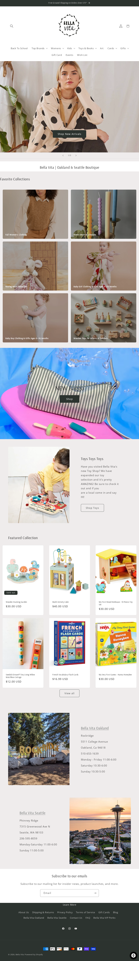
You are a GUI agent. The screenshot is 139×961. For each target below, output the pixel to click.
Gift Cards (104, 912)
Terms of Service (85, 912)
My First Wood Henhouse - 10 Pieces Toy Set (116, 603)
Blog (115, 912)
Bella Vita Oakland (95, 728)
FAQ (88, 917)
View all (69, 693)
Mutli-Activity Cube (60, 602)
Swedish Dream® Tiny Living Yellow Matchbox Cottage (20, 675)
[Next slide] (76, 156)
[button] (11, 26)
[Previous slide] (63, 156)
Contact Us (76, 917)
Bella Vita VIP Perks (104, 917)
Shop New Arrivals (69, 133)
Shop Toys (92, 507)
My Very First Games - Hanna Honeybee (115, 674)
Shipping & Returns (43, 912)
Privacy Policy (65, 912)
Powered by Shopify (34, 954)
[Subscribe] (95, 893)
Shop (69, 399)
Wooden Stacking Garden (16, 602)
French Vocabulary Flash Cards (65, 674)
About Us (23, 912)
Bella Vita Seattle (32, 813)
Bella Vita (20, 954)
